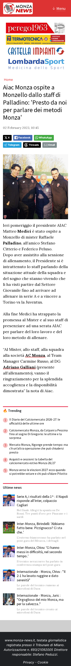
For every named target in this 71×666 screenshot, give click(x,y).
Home (8, 80)
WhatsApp (45, 137)
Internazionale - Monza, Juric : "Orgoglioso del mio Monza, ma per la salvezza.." (40, 599)
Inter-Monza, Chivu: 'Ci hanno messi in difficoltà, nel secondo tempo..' (39, 551)
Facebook (24, 137)
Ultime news (12, 487)
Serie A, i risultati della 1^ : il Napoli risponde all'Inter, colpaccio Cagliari (42, 500)
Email (51, 144)
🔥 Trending (12, 411)
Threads (34, 144)
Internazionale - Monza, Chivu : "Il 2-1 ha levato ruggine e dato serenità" (41, 575)
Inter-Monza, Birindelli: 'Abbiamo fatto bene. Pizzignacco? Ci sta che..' (40, 527)
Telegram (14, 144)
